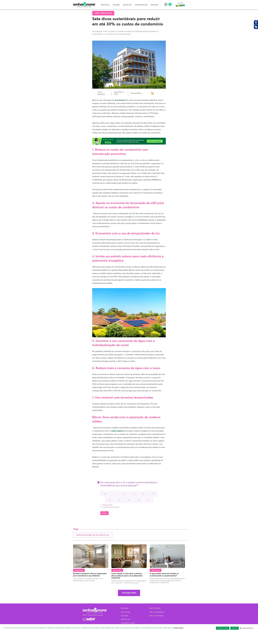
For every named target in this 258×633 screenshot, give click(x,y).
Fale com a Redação (156, 615)
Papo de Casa (105, 5)
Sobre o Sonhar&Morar (157, 612)
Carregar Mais (129, 593)
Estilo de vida (127, 5)
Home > (98, 13)
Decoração (116, 5)
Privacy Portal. (178, 628)
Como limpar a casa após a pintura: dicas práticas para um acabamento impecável (127, 576)
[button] (247, 628)
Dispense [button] (234, 628)
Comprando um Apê (141, 5)
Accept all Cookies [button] (223, 628)
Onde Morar (154, 5)
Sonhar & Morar (84, 3)
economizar (119, 100)
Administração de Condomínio (92, 535)
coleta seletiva (116, 431)
